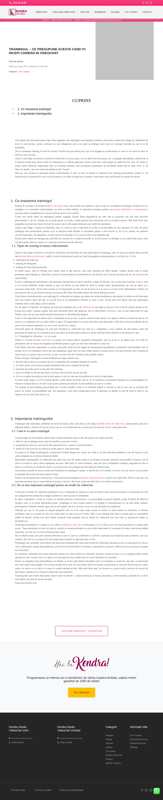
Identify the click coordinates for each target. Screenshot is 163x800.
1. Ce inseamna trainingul (34, 109)
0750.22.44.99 (19, 3)
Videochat (41, 12)
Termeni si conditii (43, 790)
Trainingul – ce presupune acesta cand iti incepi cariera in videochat (97, 20)
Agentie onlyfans (113, 763)
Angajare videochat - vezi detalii (81, 631)
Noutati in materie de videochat (61, 20)
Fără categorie (24, 72)
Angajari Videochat (63, 12)
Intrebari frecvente (138, 743)
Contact (147, 12)
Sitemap (133, 747)
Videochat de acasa (139, 739)
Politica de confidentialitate (71, 790)
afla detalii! (81, 692)
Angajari (109, 735)
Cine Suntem (136, 735)
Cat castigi (131, 12)
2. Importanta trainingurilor (35, 113)
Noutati (84, 12)
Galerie (115, 12)
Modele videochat (114, 755)
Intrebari (100, 12)
